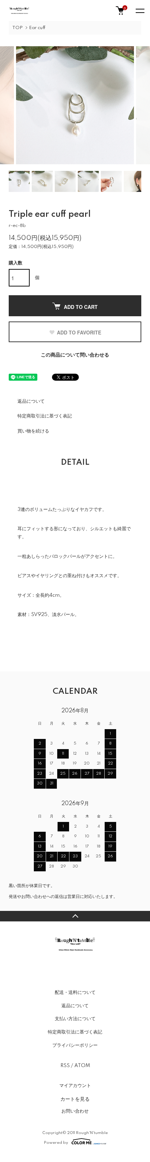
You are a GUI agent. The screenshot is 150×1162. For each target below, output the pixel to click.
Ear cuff (37, 28)
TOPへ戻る (75, 916)
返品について (31, 401)
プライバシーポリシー (75, 1045)
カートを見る (75, 1098)
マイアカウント (75, 1085)
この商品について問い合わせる (75, 355)
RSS (65, 1065)
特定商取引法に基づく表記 (44, 416)
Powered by (56, 1142)
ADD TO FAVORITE (79, 332)
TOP (17, 28)
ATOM (82, 1065)
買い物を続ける (33, 431)
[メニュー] (139, 10)
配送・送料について (75, 992)
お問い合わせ (75, 1111)
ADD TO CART (81, 306)
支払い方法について (75, 1018)
